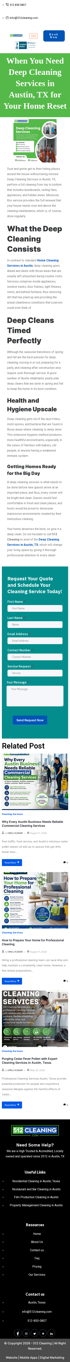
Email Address (18, 634)
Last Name (16, 618)
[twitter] (34, 1333)
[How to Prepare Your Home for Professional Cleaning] (35, 900)
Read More (10, 862)
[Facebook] (17, 1333)
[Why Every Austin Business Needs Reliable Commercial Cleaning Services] (35, 782)
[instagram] (26, 1333)
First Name (16, 602)
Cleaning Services (12, 814)
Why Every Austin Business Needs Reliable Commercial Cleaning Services (32, 824)
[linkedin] (51, 1333)
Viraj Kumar (15, 833)
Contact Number (20, 650)
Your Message (18, 682)
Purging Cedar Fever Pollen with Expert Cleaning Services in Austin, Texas (29, 1060)
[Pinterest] (43, 1333)
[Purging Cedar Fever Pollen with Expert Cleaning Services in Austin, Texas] (35, 1019)
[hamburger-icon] (33, 36)
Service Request (20, 666)
